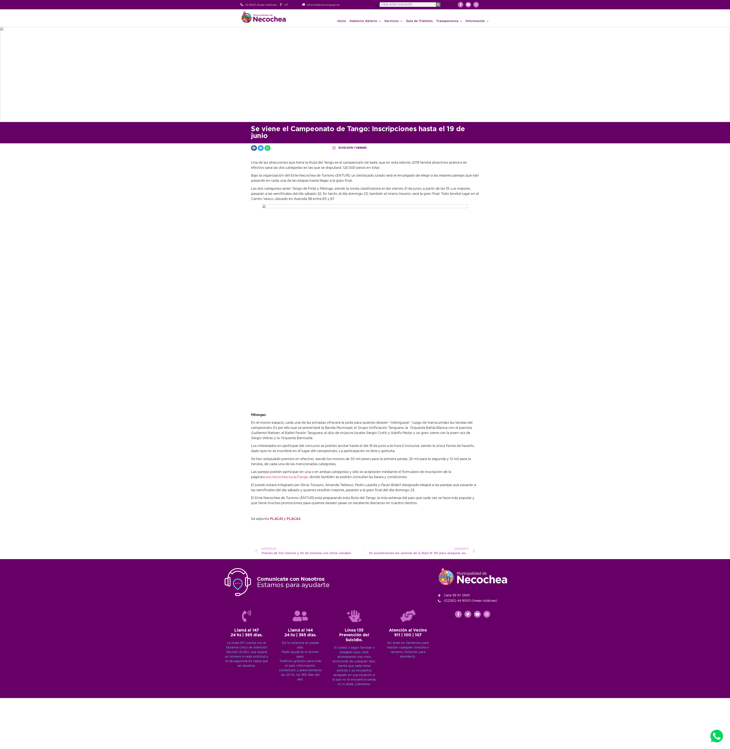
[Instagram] (476, 4)
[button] (254, 148)
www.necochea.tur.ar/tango (285, 477)
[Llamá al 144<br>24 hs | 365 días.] (300, 616)
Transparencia (447, 21)
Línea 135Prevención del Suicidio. (354, 635)
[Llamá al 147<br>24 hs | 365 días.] (246, 616)
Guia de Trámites (419, 21)
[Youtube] (468, 4)
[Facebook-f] (460, 4)
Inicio (341, 21)
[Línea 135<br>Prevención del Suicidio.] (354, 616)
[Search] (438, 4)
